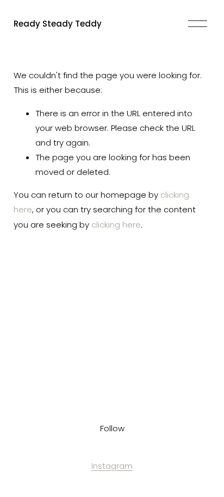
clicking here (116, 224)
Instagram (112, 465)
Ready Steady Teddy (58, 23)
